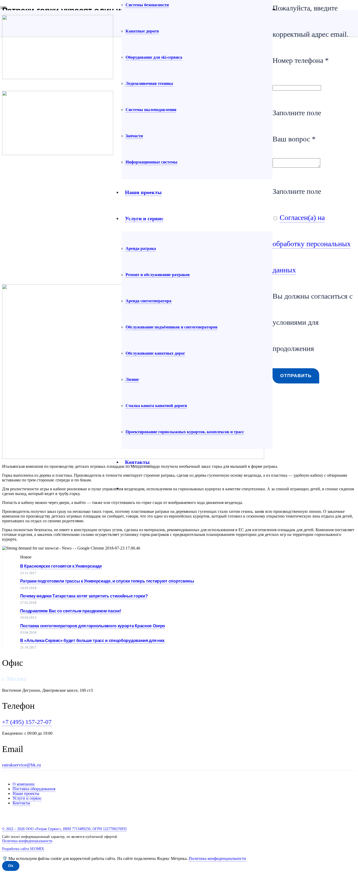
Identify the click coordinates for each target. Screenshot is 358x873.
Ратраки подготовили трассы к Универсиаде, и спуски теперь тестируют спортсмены (107, 581)
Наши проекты (26, 793)
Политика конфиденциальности (217, 858)
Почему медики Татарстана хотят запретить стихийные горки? (84, 596)
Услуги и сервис (27, 798)
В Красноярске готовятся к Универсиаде (61, 566)
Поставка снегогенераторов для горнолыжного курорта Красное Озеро (92, 626)
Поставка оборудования (34, 789)
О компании (24, 784)
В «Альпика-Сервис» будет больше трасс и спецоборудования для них (92, 640)
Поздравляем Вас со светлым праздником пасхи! (70, 611)
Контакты (21, 803)
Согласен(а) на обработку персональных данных (312, 243)
